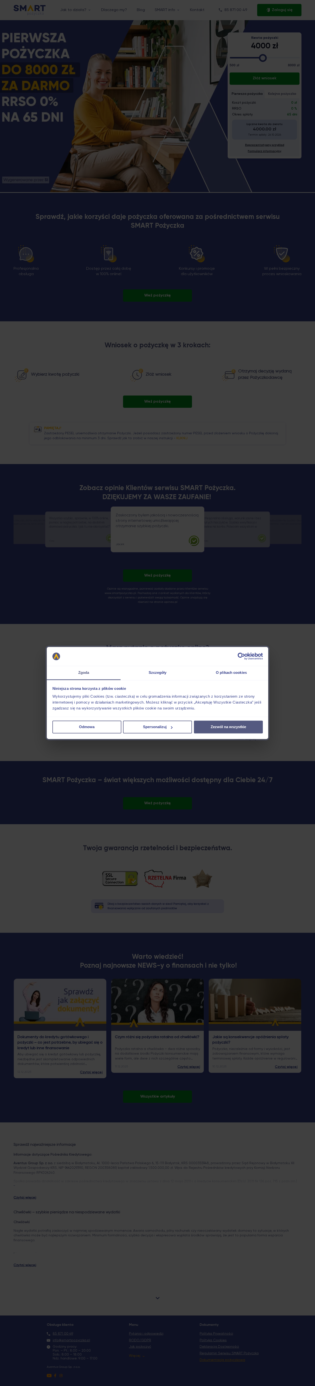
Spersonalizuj (155, 727)
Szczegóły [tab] (158, 672)
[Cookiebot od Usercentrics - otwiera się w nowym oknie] (241, 656)
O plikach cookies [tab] (231, 672)
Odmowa (86, 727)
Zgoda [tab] (83, 672)
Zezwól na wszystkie (228, 727)
